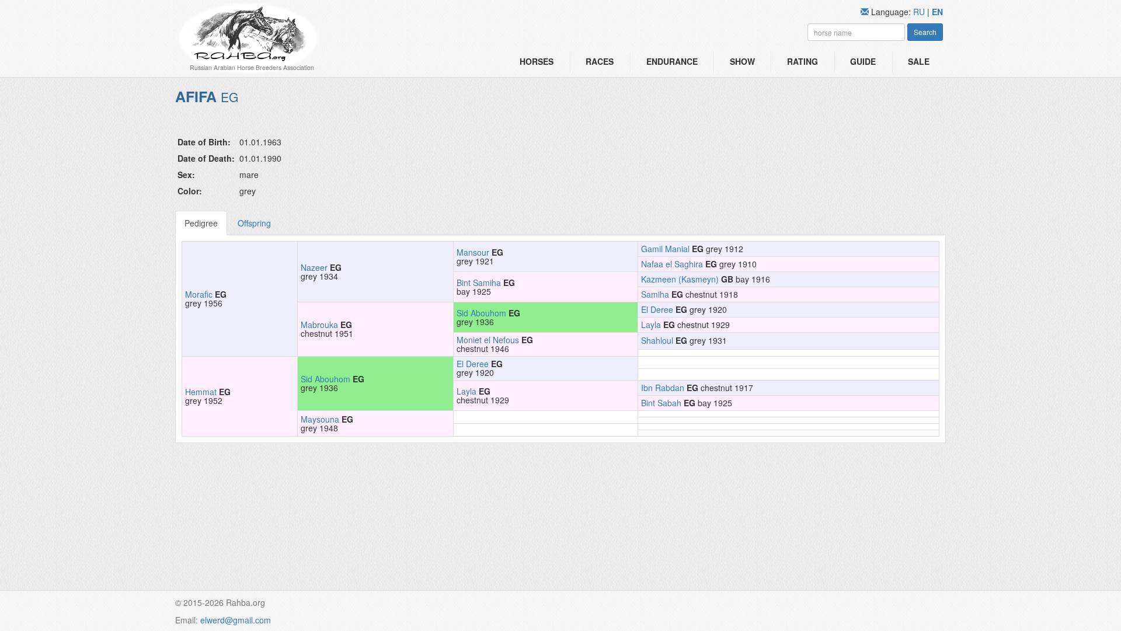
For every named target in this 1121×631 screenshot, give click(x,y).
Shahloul (657, 340)
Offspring (254, 223)
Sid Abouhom (481, 313)
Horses (536, 61)
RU (920, 12)
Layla (651, 324)
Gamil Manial (665, 249)
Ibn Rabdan (662, 387)
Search (925, 32)
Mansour (473, 252)
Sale (918, 61)
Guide (863, 61)
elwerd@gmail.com (235, 620)
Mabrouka (319, 324)
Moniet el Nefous (488, 340)
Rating (802, 61)
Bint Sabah (661, 403)
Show (742, 61)
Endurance (672, 61)
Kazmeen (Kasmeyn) (680, 279)
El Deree (657, 309)
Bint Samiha (479, 282)
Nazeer (314, 267)
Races (600, 61)
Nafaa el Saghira (672, 264)
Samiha (655, 294)
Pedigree (201, 223)
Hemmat (201, 392)
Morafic (199, 294)
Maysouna (320, 419)
